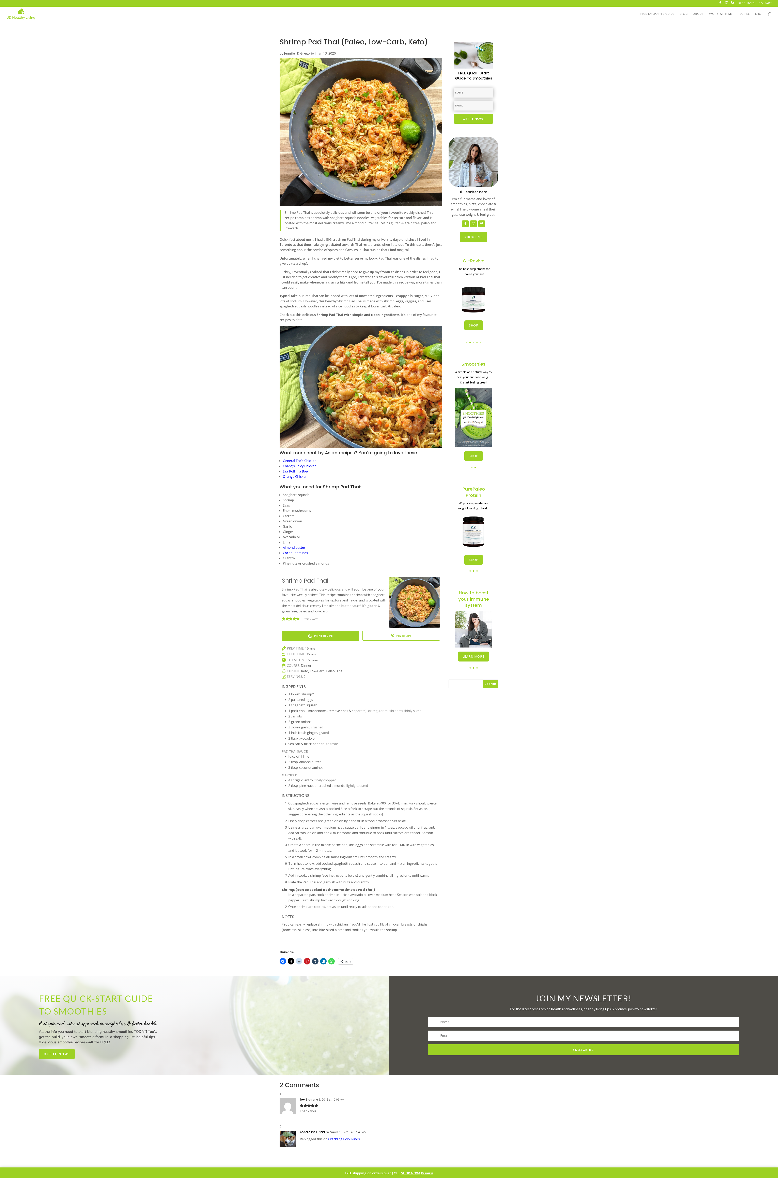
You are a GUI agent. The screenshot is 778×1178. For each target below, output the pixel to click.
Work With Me (721, 14)
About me (473, 237)
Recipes (744, 14)
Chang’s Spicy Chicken (299, 466)
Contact (765, 3)
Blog (684, 14)
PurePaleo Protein (473, 492)
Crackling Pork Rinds (344, 1139)
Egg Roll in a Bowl (296, 471)
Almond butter (294, 547)
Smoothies (473, 364)
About (698, 14)
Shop (759, 14)
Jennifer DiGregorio (299, 53)
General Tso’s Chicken (299, 461)
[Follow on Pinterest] (481, 223)
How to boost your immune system (473, 599)
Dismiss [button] (427, 1173)
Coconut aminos (295, 553)
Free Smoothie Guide (657, 14)
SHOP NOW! (410, 1173)
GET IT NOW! (57, 1054)
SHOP (473, 325)
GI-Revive (473, 261)
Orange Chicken (295, 476)
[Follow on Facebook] (465, 223)
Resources (746, 3)
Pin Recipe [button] (403, 636)
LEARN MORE (473, 656)
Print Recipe (323, 636)
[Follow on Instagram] (473, 223)
